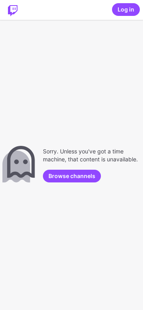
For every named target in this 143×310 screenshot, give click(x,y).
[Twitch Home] (12, 10)
